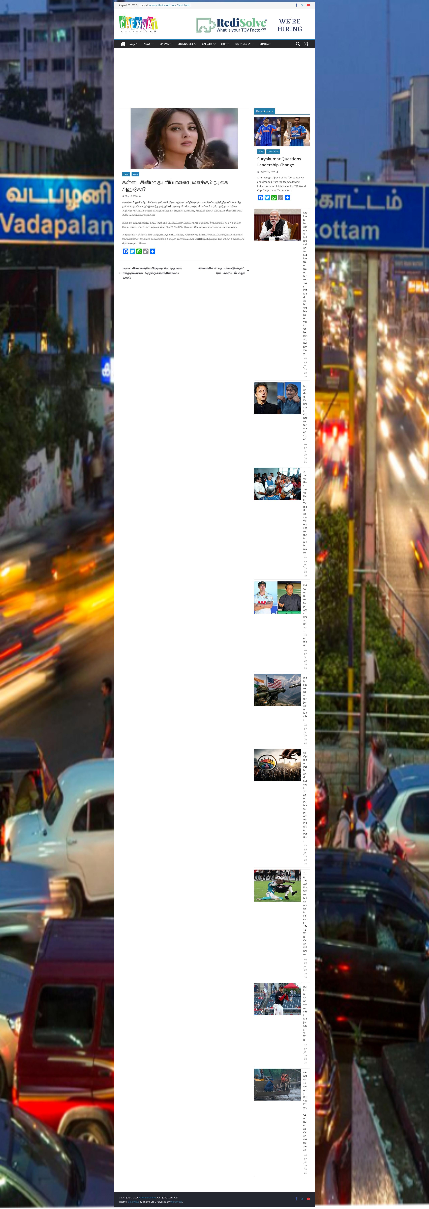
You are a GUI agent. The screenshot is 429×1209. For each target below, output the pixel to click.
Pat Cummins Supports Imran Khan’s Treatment (305, 615)
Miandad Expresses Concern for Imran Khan (305, 413)
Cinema (164, 43)
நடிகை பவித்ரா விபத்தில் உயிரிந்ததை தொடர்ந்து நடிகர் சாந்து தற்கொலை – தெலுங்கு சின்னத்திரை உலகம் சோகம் (152, 273)
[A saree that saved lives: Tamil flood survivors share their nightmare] (277, 523)
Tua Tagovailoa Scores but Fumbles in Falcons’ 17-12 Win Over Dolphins (305, 914)
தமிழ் (132, 43)
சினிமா (135, 174)
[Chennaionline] (123, 44)
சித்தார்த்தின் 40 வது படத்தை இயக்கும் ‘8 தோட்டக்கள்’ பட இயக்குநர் (222, 270)
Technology (243, 43)
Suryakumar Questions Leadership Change (279, 162)
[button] (136, 44)
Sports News (273, 151)
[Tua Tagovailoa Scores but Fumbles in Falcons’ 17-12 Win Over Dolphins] (277, 925)
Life (223, 43)
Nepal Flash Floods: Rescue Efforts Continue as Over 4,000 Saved (305, 1111)
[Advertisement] (214, 83)
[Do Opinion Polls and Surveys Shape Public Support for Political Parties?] (277, 808)
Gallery (207, 43)
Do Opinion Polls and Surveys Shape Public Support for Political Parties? (305, 796)
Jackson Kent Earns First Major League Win (305, 1013)
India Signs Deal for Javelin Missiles (305, 698)
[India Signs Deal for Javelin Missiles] (277, 710)
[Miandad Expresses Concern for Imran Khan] (277, 424)
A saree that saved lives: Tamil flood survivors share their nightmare (305, 512)
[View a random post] (306, 44)
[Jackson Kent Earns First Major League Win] (277, 1025)
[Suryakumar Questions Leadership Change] (282, 131)
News (147, 43)
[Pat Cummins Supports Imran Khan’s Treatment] (277, 626)
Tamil (126, 174)
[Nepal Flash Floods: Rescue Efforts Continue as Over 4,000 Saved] (277, 1123)
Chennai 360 (185, 43)
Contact (265, 43)
